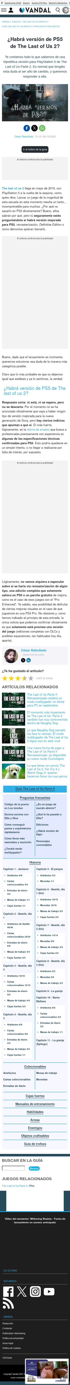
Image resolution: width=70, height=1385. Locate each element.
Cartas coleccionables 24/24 (18, 935)
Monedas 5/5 (47, 977)
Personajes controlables (44, 843)
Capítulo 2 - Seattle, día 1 (17, 915)
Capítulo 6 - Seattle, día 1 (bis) (50, 891)
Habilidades (35, 1112)
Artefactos (9, 1073)
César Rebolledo (23, 136)
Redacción (8, 1323)
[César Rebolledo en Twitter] (23, 660)
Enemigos (35, 1128)
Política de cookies (12, 1348)
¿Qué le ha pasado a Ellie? (49, 816)
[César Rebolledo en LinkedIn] (28, 660)
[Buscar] (58, 10)
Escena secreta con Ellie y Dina (16, 816)
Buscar (34, 1168)
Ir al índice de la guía (35, 149)
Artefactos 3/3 (47, 875)
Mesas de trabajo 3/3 (51, 947)
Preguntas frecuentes (35, 797)
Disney (26, 3)
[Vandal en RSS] (8, 1303)
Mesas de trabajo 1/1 (18, 899)
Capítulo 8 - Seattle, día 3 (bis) (50, 962)
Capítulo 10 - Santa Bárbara (48, 999)
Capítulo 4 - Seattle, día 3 (17, 1016)
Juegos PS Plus (39, 3)
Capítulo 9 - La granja (49, 991)
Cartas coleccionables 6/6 (17, 1032)
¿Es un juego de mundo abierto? (46, 806)
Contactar (7, 1328)
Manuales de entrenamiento (35, 1104)
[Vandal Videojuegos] (35, 10)
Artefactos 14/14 (49, 935)
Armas (35, 1120)
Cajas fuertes (35, 1096)
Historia (35, 862)
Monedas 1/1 (47, 881)
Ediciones (42, 824)
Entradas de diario (14, 1086)
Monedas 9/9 (47, 941)
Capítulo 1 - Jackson (16, 869)
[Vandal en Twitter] (22, 1291)
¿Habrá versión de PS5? (47, 832)
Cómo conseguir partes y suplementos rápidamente (17, 828)
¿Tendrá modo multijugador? (13, 850)
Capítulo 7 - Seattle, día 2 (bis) (50, 927)
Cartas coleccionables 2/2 (50, 1015)
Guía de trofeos (35, 1143)
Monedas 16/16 (48, 905)
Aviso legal (8, 1343)
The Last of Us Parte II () (18, 1186)
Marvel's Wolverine (58, 3)
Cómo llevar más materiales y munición (17, 840)
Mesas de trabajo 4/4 (18, 951)
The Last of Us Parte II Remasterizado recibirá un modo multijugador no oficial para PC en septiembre (45, 699)
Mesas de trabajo (46, 1073)
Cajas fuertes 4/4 (16, 957)
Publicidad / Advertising (14, 1333)
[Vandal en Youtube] (49, 1291)
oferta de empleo (38, 429)
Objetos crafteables (35, 1135)
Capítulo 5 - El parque (49, 869)
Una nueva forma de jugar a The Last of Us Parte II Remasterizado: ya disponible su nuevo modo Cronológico (46, 753)
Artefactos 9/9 (14, 875)
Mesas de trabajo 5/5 (51, 911)
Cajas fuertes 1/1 (16, 905)
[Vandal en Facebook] (8, 1291)
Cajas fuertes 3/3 (16, 1006)
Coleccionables (35, 1066)
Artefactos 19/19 (49, 899)
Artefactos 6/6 (47, 1007)
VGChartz (7, 1358)
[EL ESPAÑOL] (65, 10)
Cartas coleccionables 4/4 (17, 882)
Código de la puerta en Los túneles (16, 806)
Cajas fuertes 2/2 (49, 953)
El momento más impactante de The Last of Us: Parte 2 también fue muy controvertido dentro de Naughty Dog (47, 717)
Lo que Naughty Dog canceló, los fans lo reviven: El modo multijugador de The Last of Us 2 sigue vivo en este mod (47, 735)
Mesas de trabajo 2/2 (51, 983)
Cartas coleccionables (17, 1079)
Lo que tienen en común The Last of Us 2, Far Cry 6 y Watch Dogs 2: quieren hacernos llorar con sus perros (47, 770)
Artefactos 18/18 (16, 975)
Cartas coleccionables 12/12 (18, 983)
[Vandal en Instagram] (35, 1291)
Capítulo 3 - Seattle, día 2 (17, 967)
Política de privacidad (13, 1338)
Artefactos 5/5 (47, 971)
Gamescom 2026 (12, 3)
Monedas (42, 1079)
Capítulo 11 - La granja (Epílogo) (50, 1042)
